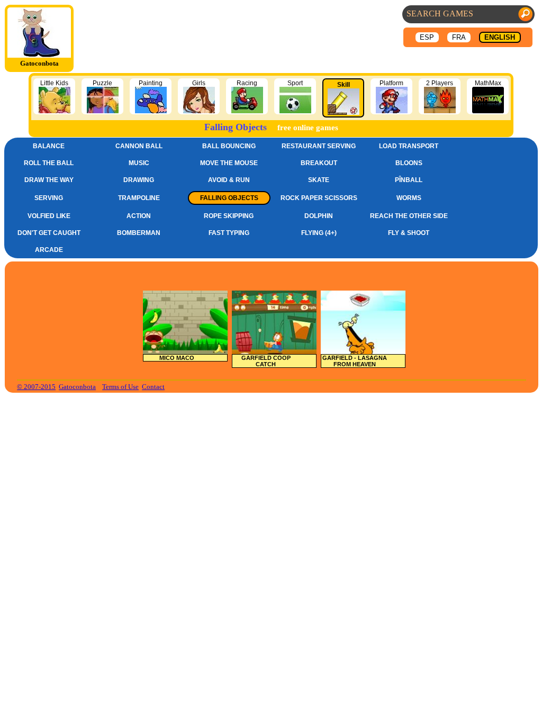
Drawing (138, 180)
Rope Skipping (229, 216)
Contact (153, 387)
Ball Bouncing (229, 146)
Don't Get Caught (48, 233)
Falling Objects (229, 198)
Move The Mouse (229, 163)
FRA (459, 37)
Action (139, 216)
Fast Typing (229, 233)
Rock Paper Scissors (319, 198)
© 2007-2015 (36, 387)
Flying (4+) (319, 233)
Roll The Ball (49, 163)
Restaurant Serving (319, 146)
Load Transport (408, 146)
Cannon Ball (138, 146)
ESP (427, 37)
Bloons (408, 163)
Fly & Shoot (408, 233)
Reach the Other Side (409, 216)
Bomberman (138, 233)
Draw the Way (49, 180)
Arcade (49, 250)
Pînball (408, 180)
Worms (408, 198)
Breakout (319, 163)
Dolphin (318, 216)
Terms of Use (120, 387)
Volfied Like (49, 216)
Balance (49, 146)
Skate (318, 180)
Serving (48, 198)
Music (139, 163)
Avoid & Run (229, 180)
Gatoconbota (77, 387)
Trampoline (139, 198)
